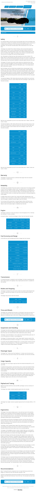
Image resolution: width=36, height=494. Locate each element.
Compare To (19, 6)
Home (6, 6)
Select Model (12, 6)
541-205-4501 (31, 486)
